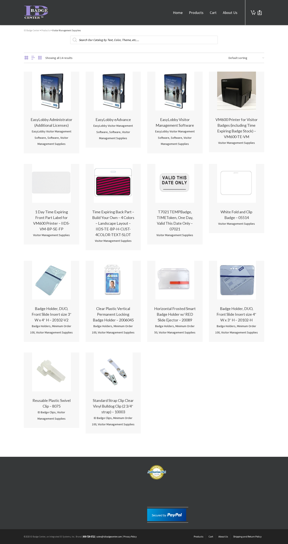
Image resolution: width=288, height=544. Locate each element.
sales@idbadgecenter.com (109, 536)
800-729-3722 (89, 536)
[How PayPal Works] (166, 514)
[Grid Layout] (39, 58)
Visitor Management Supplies (236, 143)
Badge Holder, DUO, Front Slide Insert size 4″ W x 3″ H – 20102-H (236, 314)
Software (53, 138)
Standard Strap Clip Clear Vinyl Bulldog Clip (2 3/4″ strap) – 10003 (113, 406)
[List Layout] (33, 58)
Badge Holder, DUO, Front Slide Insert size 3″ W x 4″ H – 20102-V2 (51, 314)
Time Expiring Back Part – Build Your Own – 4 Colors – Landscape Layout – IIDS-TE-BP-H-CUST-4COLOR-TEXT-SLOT (113, 223)
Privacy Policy (130, 536)
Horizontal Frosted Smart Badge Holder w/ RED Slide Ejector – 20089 (175, 314)
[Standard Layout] (26, 58)
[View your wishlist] (259, 12)
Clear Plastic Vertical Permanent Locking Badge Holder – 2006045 (113, 314)
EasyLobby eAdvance (113, 119)
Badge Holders (41, 326)
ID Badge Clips (47, 412)
